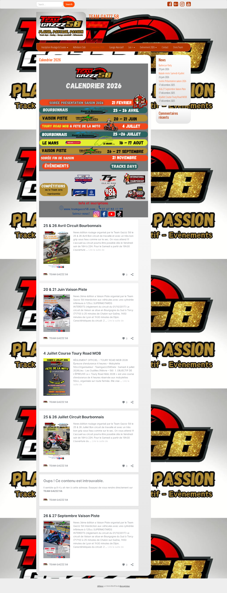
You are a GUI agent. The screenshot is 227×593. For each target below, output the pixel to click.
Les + (130, 47)
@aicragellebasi (125, 586)
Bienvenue (95, 24)
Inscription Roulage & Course (53, 47)
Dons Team (178, 47)
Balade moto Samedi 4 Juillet (171, 73)
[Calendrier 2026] (93, 140)
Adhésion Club (79, 47)
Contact (165, 47)
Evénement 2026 (147, 47)
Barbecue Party (165, 65)
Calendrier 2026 (97, 47)
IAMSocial (100, 586)
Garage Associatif (116, 47)
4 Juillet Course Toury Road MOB (173, 97)
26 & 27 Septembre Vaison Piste (172, 89)
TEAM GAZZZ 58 (104, 16)
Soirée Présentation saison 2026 (172, 81)
